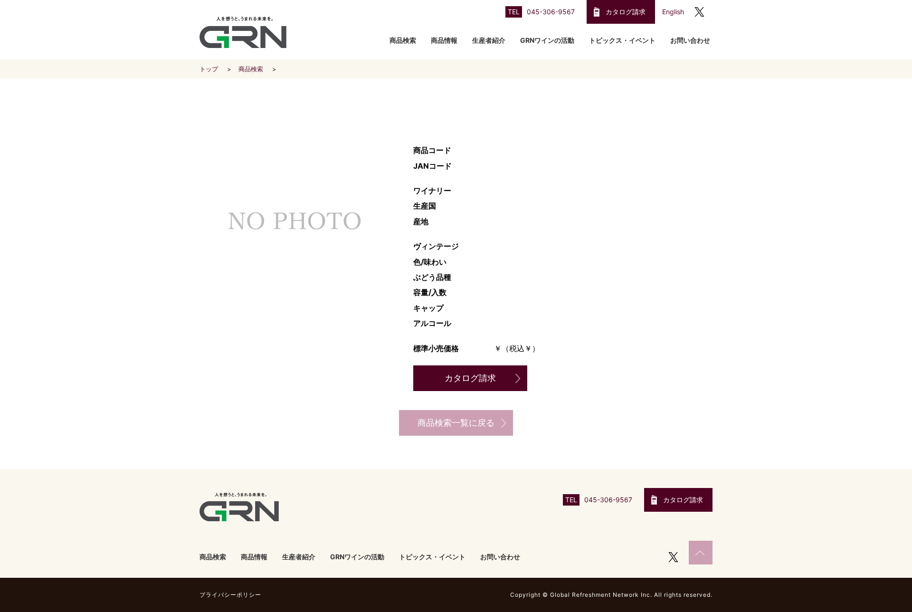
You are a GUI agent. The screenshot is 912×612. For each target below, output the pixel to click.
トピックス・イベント (622, 40)
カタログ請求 (626, 12)
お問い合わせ (690, 40)
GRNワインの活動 (547, 40)
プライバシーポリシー (230, 594)
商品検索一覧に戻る (456, 423)
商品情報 (444, 40)
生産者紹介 (488, 40)
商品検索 (403, 40)
